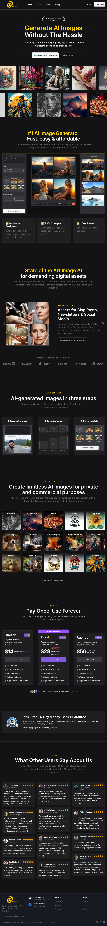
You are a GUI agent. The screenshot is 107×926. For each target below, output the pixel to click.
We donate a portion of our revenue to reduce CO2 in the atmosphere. (30, 922)
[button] (4, 323)
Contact (85, 909)
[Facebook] (97, 922)
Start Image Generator (46, 55)
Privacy (85, 901)
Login (89, 4)
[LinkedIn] (104, 922)
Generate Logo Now (68, 341)
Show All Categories (53, 581)
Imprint (85, 905)
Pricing (57, 5)
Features (39, 5)
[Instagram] (100, 922)
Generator (59, 901)
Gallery (48, 5)
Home (30, 5)
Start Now (100, 4)
